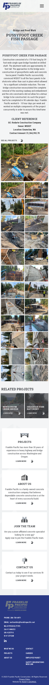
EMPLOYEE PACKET (33, 658)
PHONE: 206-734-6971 (12, 618)
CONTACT (29, 649)
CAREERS (29, 653)
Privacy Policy (24, 679)
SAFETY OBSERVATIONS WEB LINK (35, 663)
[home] (12, 6)
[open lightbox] (12, 190)
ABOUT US (8, 658)
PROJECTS (8, 653)
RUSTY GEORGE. (29, 682)
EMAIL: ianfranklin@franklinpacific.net (19, 622)
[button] (42, 6)
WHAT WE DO (9, 649)
